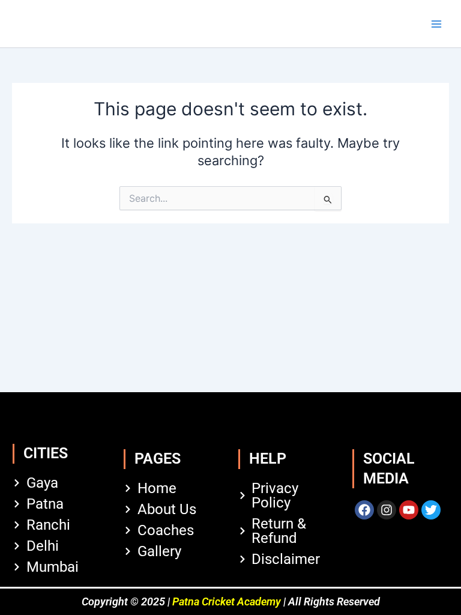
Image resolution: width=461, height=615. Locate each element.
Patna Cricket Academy (226, 601)
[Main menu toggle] (436, 24)
